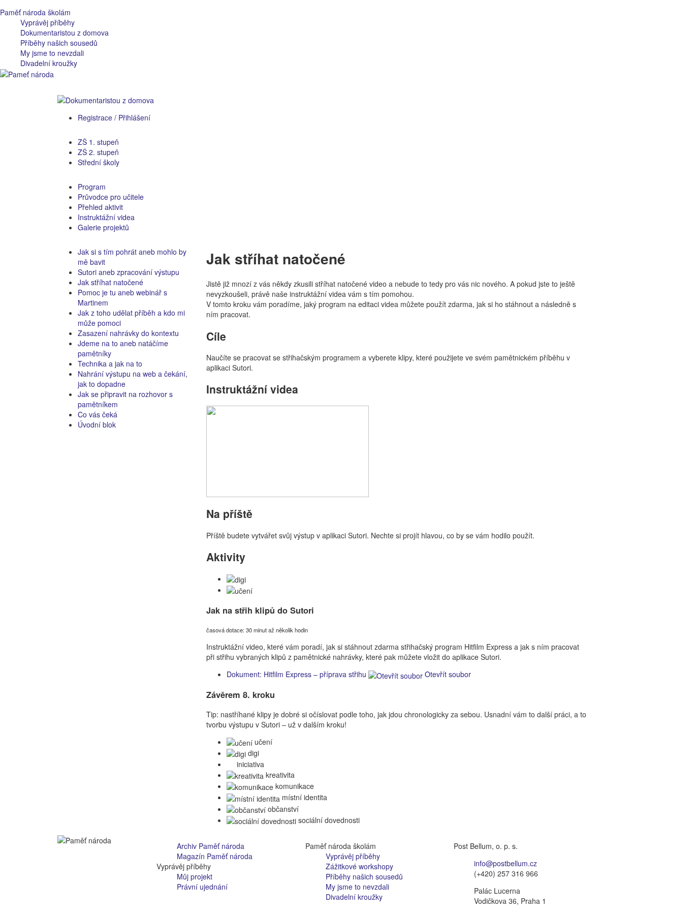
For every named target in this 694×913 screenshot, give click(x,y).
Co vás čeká (97, 414)
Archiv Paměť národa (210, 846)
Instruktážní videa (106, 217)
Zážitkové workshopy (359, 866)
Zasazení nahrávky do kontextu (128, 333)
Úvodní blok (97, 424)
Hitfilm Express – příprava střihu (296, 674)
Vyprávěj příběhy (47, 22)
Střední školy (98, 162)
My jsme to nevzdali (52, 53)
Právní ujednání (202, 886)
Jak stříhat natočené (110, 282)
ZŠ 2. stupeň (98, 152)
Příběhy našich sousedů (59, 43)
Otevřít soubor (447, 674)
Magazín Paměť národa (215, 856)
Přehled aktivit (100, 207)
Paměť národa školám (35, 12)
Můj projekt (194, 876)
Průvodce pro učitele (111, 197)
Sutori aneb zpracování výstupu (128, 272)
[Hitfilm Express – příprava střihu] (287, 450)
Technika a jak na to (110, 363)
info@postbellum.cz (505, 863)
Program (92, 186)
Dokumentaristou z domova (64, 32)
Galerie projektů (103, 227)
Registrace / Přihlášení (114, 117)
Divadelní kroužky (48, 63)
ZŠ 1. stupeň (98, 142)
